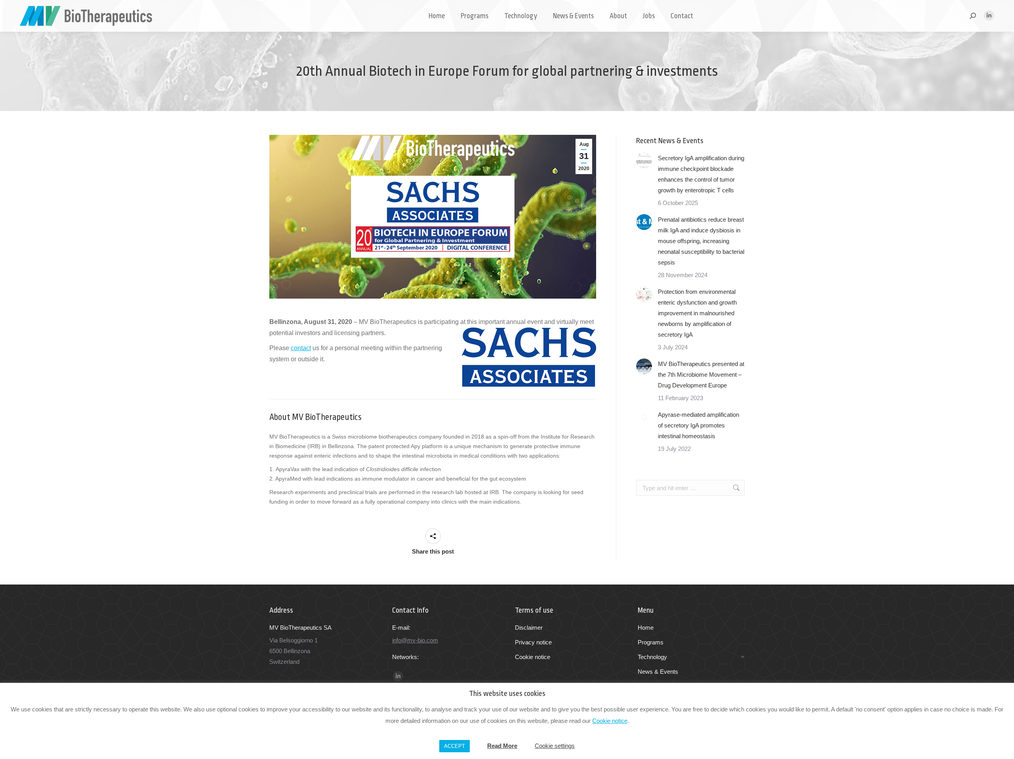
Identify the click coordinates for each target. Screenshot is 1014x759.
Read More (502, 745)
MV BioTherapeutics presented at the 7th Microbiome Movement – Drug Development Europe (701, 374)
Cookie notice (609, 720)
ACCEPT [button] (454, 746)
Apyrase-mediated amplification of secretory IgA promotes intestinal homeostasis (698, 425)
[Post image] (644, 161)
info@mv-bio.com (415, 640)
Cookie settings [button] (555, 745)
